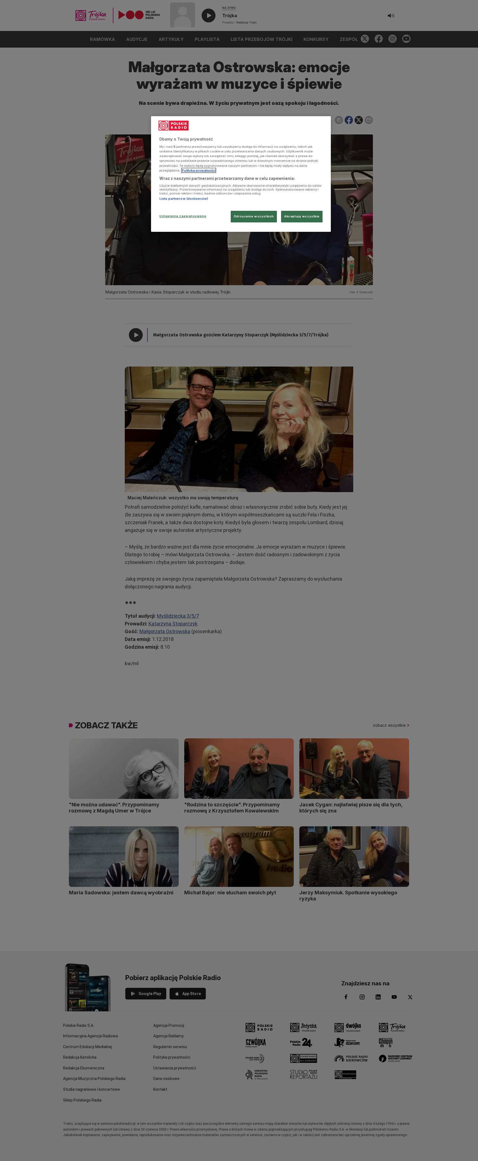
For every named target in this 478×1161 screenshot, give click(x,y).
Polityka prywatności (198, 170)
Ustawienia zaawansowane (182, 216)
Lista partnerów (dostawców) (183, 199)
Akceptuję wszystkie (301, 216)
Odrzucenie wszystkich (254, 216)
